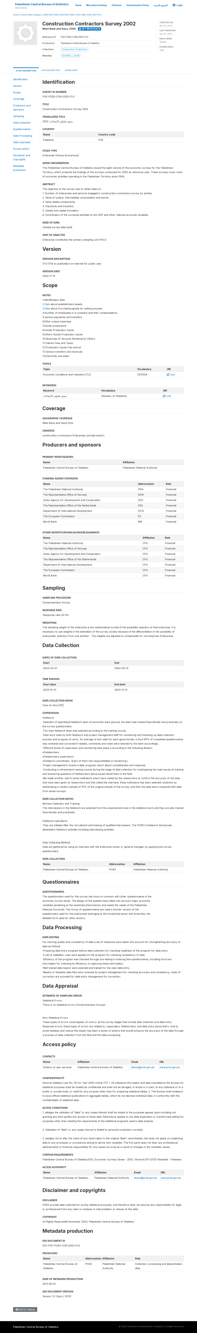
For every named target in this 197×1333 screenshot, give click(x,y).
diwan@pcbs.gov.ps (142, 1067)
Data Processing (22, 135)
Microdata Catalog (96, 5)
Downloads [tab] (71, 70)
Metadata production (19, 168)
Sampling (18, 116)
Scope (17, 92)
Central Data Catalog (30, 15)
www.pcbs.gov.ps (169, 1067)
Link (172, 374)
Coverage (18, 98)
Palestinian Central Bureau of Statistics (41, 4)
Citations (117, 5)
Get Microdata (90, 28)
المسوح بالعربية (161, 5)
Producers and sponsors (21, 107)
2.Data (46, 304)
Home (78, 5)
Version (17, 85)
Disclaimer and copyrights (21, 157)
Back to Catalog (26, 1309)
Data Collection (22, 122)
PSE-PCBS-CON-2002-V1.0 (88, 15)
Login (180, 5)
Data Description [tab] (50, 70)
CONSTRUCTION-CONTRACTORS (58, 15)
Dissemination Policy (138, 5)
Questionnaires (21, 129)
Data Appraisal (21, 142)
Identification (20, 79)
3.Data (46, 308)
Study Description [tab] (26, 71)
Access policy (21, 148)
